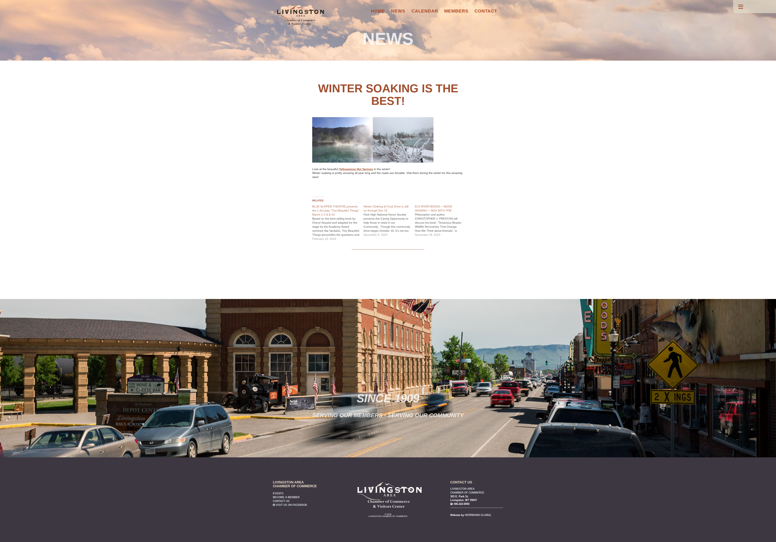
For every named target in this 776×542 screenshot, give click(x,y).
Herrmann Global (478, 515)
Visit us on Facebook (291, 505)
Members (456, 11)
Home (378, 11)
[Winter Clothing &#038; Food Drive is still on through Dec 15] (389, 220)
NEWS (388, 38)
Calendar (424, 11)
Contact (485, 11)
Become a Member (286, 497)
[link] (356, 169)
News (398, 11)
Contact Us (281, 501)
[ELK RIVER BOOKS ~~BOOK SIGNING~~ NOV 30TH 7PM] (440, 220)
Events (278, 493)
